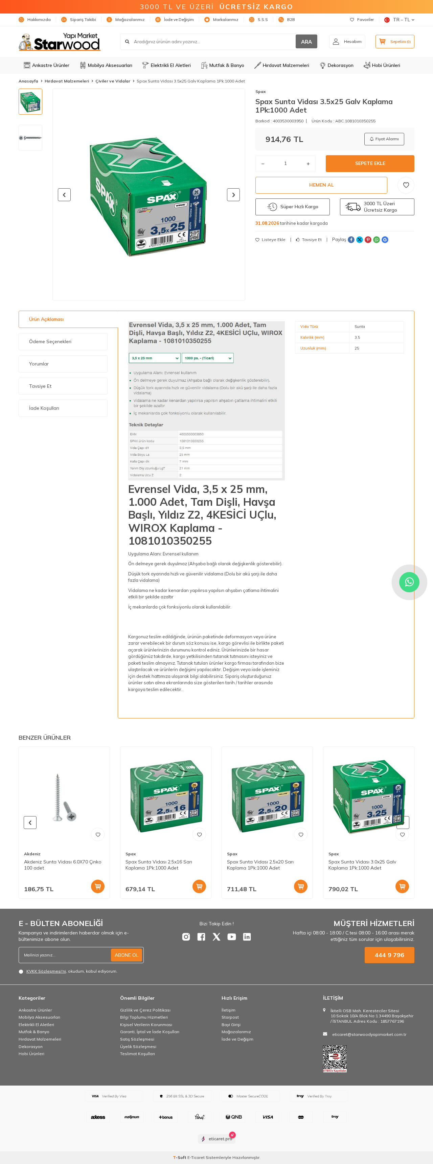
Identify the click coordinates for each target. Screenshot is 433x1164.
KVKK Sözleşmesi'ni (46, 971)
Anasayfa (28, 81)
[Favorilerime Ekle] (98, 834)
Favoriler (365, 19)
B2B (291, 19)
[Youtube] (232, 937)
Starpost (230, 1017)
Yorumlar (39, 364)
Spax (260, 91)
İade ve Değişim (179, 19)
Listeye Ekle (273, 240)
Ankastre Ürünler (50, 65)
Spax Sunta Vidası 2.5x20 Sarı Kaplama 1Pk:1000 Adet (260, 865)
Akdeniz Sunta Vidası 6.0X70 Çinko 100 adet (62, 865)
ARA (306, 42)
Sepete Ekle (370, 163)
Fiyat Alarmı (387, 138)
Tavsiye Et (311, 240)
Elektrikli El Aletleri (171, 65)
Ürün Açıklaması (46, 319)
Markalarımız (225, 19)
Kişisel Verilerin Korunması (146, 1024)
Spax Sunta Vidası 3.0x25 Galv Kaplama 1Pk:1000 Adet (362, 865)
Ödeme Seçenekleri (50, 341)
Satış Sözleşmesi (137, 1039)
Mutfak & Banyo (226, 65)
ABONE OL (126, 955)
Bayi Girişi (231, 1024)
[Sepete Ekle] (98, 886)
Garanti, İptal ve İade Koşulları (149, 1031)
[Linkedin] (247, 937)
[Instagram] (186, 937)
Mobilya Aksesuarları (110, 65)
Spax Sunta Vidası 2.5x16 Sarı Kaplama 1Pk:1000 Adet (159, 865)
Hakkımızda (39, 19)
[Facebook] (201, 937)
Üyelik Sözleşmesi (138, 1046)
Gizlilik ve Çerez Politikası (145, 1010)
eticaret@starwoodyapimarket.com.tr (369, 1034)
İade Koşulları (44, 408)
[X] (216, 937)
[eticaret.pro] (216, 1145)
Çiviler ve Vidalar (112, 81)
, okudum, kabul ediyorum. (71, 971)
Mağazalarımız (130, 19)
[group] (149, 194)
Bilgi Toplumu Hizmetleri (144, 1017)
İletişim (228, 1010)
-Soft (180, 1157)
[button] (64, 194)
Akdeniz (32, 853)
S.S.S (263, 19)
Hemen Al (321, 185)
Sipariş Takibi (83, 19)
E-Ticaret (196, 1157)
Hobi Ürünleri (386, 65)
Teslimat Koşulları (137, 1053)
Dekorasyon (341, 65)
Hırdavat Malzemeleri (286, 65)
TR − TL (401, 19)
